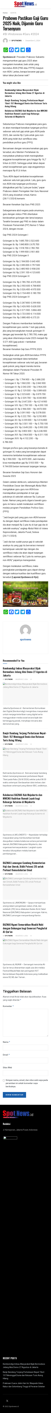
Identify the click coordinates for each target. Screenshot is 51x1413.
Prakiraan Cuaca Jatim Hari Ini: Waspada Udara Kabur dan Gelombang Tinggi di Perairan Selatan (24, 1385)
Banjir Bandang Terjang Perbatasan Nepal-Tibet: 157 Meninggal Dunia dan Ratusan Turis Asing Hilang (26, 103)
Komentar (8, 1006)
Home (5, 13)
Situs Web (7, 1067)
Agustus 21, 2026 (21, 874)
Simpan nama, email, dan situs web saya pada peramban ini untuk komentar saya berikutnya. (27, 1083)
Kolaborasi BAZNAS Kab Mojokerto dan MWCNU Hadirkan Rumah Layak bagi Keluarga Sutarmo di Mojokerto (26, 113)
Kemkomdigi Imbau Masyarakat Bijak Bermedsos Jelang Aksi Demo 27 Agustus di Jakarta (24, 92)
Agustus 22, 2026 (21, 806)
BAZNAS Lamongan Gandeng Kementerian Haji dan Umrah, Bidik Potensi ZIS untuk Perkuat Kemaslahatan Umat (24, 866)
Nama (6, 1042)
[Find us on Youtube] (14, 1401)
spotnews (16, 40)
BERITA (13, 13)
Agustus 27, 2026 (21, 679)
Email (6, 1054)
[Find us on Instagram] (11, 1401)
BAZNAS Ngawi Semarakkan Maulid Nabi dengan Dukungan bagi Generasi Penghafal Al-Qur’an (25, 928)
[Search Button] (47, 4)
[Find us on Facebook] (4, 1401)
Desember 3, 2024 (33, 40)
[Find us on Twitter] (7, 1401)
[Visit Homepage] (25, 4)
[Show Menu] (4, 4)
